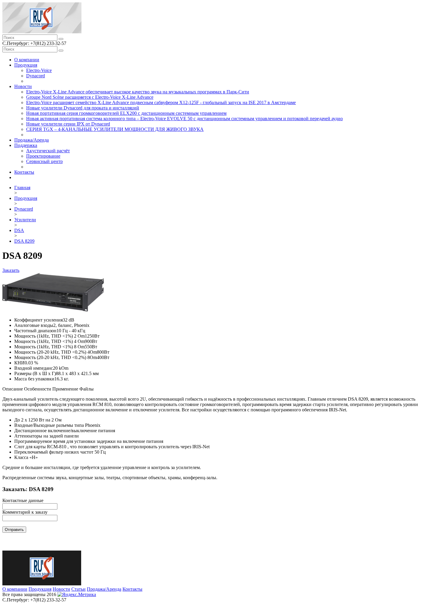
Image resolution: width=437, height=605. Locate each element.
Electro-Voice (39, 70)
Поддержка (25, 145)
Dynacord (35, 75)
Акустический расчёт (48, 150)
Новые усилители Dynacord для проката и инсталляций (82, 107)
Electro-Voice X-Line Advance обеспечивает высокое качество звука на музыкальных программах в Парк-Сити (137, 91)
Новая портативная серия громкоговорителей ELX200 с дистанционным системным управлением (126, 113)
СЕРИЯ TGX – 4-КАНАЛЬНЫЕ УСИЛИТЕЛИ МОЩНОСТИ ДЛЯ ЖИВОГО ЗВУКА (115, 129)
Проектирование (43, 156)
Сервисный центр (44, 161)
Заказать (10, 270)
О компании (26, 59)
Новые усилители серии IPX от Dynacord (68, 123)
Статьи (78, 589)
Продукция (25, 65)
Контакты (24, 172)
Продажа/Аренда (31, 139)
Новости (23, 86)
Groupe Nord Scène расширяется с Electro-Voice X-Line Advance (89, 97)
